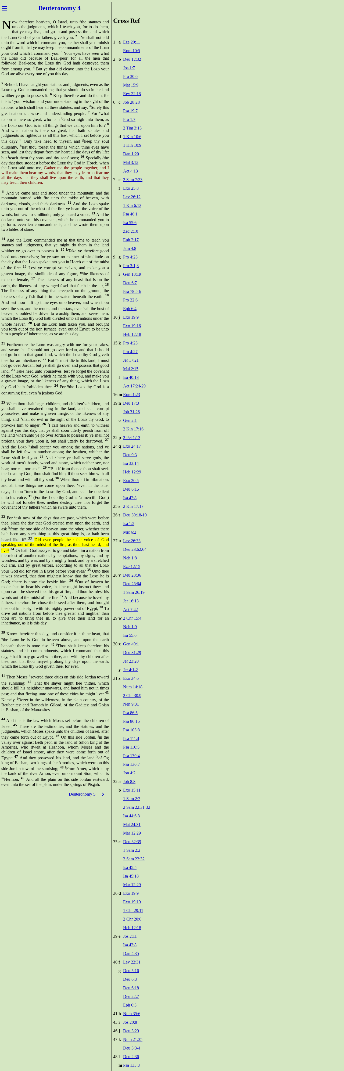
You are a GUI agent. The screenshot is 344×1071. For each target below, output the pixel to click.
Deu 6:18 (131, 988)
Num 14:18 (132, 687)
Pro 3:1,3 (131, 265)
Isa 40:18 (131, 377)
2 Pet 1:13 (131, 437)
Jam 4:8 (129, 248)
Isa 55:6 (130, 222)
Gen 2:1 (130, 420)
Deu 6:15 (131, 489)
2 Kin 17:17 (133, 506)
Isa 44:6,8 (131, 816)
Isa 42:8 (130, 497)
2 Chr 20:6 (132, 919)
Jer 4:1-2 (130, 669)
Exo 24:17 (132, 446)
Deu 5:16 (131, 970)
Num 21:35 (132, 1039)
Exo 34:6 (131, 678)
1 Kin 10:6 (132, 136)
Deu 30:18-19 (135, 515)
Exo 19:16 (132, 326)
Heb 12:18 (132, 334)
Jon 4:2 (129, 773)
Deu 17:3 (131, 403)
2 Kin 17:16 (133, 429)
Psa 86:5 (130, 712)
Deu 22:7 (131, 996)
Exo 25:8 (131, 188)
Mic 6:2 (129, 532)
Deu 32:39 (132, 841)
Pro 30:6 (130, 76)
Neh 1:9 (130, 626)
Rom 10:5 (131, 50)
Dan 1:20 (131, 154)
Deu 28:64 (132, 583)
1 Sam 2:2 (131, 798)
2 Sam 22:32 (134, 859)
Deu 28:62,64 (134, 549)
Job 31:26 (131, 411)
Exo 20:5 (131, 480)
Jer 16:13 (131, 601)
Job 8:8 (129, 781)
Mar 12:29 (132, 833)
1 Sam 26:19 (134, 592)
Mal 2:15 (130, 368)
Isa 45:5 (130, 867)
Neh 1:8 (130, 558)
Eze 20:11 (131, 42)
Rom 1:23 (131, 394)
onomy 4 (69, 8)
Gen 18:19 (132, 274)
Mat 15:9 (130, 85)
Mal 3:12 (130, 162)
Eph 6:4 (130, 308)
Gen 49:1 (131, 644)
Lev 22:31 (132, 962)
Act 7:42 (130, 609)
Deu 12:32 (132, 59)
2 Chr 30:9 (132, 695)
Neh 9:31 (131, 704)
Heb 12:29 (132, 472)
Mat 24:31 (132, 824)
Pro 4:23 (130, 257)
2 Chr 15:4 (132, 618)
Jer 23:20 (131, 661)
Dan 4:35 (131, 953)
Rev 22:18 (132, 93)
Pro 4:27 (130, 351)
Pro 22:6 (130, 300)
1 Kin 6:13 (132, 205)
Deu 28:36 (132, 575)
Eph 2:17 (131, 240)
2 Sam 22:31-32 (136, 807)
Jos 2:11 (130, 936)
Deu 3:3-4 (131, 1048)
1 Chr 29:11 (133, 910)
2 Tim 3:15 (132, 128)
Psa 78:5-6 (132, 291)
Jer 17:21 (131, 360)
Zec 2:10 (130, 231)
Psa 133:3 (131, 1065)
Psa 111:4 (131, 738)
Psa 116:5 (131, 747)
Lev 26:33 (132, 540)
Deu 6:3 (130, 979)
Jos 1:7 (129, 68)
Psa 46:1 (130, 214)
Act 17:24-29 (134, 386)
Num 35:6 (131, 1013)
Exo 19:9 (131, 317)
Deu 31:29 (132, 652)
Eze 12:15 (131, 566)
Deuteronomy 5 (82, 794)
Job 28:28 (131, 102)
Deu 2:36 (131, 1056)
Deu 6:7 (130, 283)
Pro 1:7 (129, 119)
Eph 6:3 (130, 1005)
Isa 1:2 (128, 523)
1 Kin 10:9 (132, 145)
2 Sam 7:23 (132, 179)
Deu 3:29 (131, 1031)
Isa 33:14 (131, 463)
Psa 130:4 (131, 755)
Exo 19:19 (132, 902)
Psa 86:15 (131, 721)
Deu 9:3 (130, 454)
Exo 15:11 (132, 790)
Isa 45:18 (131, 876)
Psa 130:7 (131, 764)
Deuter (47, 8)
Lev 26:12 (132, 197)
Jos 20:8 (130, 1022)
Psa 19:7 (130, 111)
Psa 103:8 (131, 730)
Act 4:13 (130, 171)
